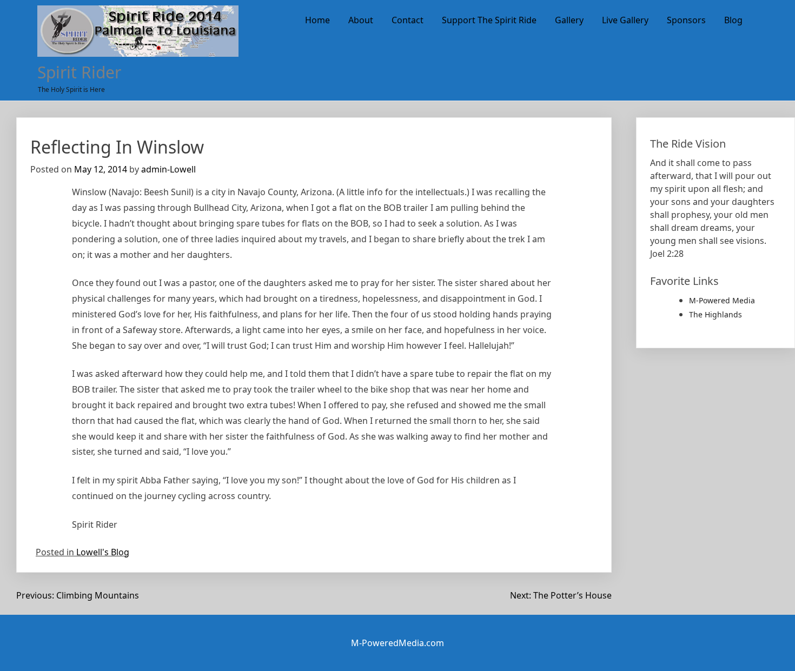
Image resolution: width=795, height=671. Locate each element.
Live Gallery (625, 20)
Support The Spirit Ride (489, 20)
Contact (407, 20)
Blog (733, 20)
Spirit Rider (79, 72)
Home (317, 20)
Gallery (569, 20)
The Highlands (715, 314)
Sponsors (686, 20)
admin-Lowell (168, 169)
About (360, 20)
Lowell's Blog (102, 552)
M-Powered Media (722, 300)
